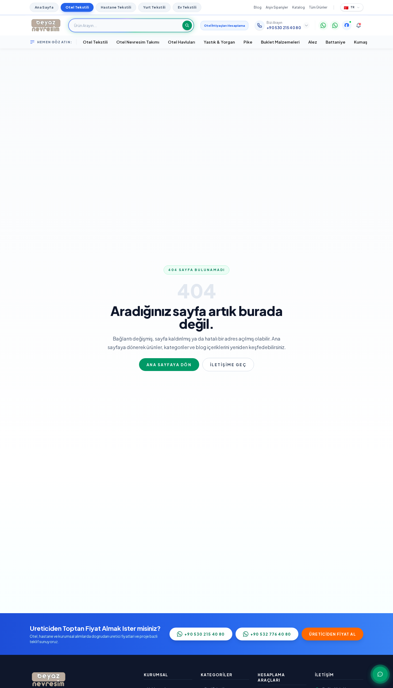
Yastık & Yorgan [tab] (219, 41)
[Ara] (187, 25)
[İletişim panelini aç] (380, 674)
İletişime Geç (228, 364)
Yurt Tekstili (154, 7)
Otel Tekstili (77, 7)
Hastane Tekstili (116, 7)
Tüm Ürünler (318, 7)
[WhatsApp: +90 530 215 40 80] (323, 25)
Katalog (298, 7)
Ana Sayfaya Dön (169, 364)
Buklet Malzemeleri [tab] (280, 41)
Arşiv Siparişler (277, 7)
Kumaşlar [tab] (363, 41)
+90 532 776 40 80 (271, 634)
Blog (257, 7)
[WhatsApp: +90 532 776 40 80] (335, 25)
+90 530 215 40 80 (204, 634)
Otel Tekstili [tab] (95, 41)
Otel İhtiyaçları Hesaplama (224, 25)
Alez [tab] (312, 41)
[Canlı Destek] (347, 25)
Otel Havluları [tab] (181, 41)
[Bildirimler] (358, 25)
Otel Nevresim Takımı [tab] (137, 41)
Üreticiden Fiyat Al (332, 634)
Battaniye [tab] (335, 41)
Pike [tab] (248, 41)
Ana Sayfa (44, 7)
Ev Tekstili (187, 7)
